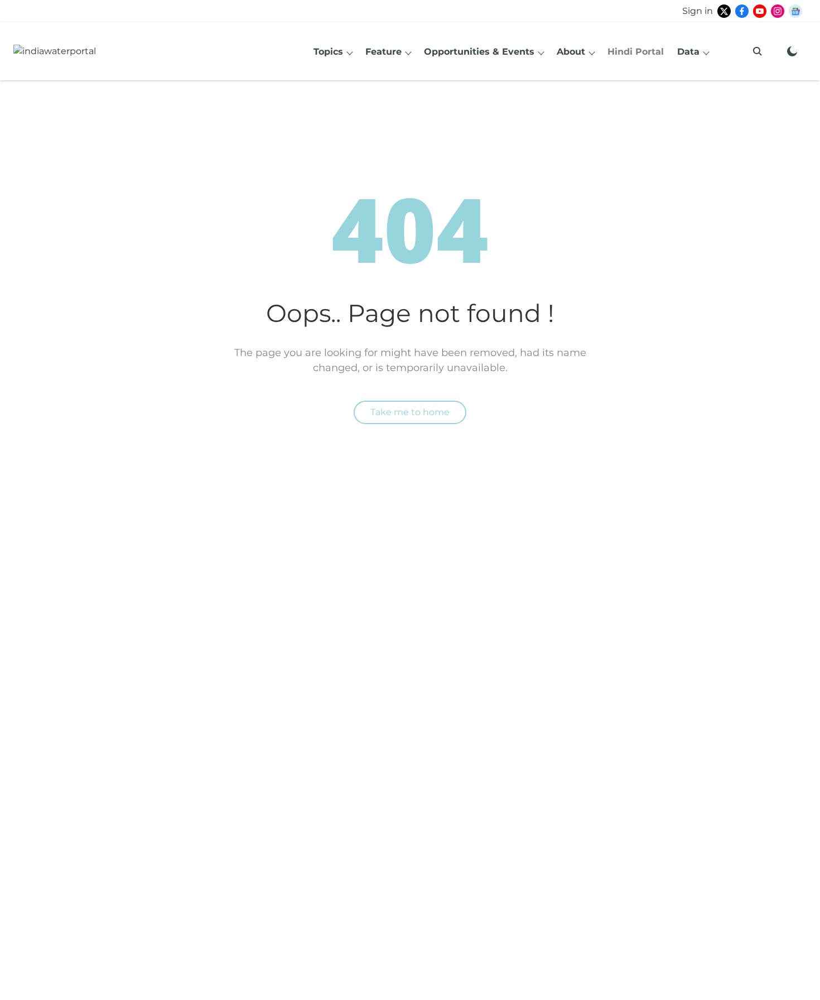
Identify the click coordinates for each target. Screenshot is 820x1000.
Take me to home (410, 412)
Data (688, 51)
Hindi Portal (635, 51)
